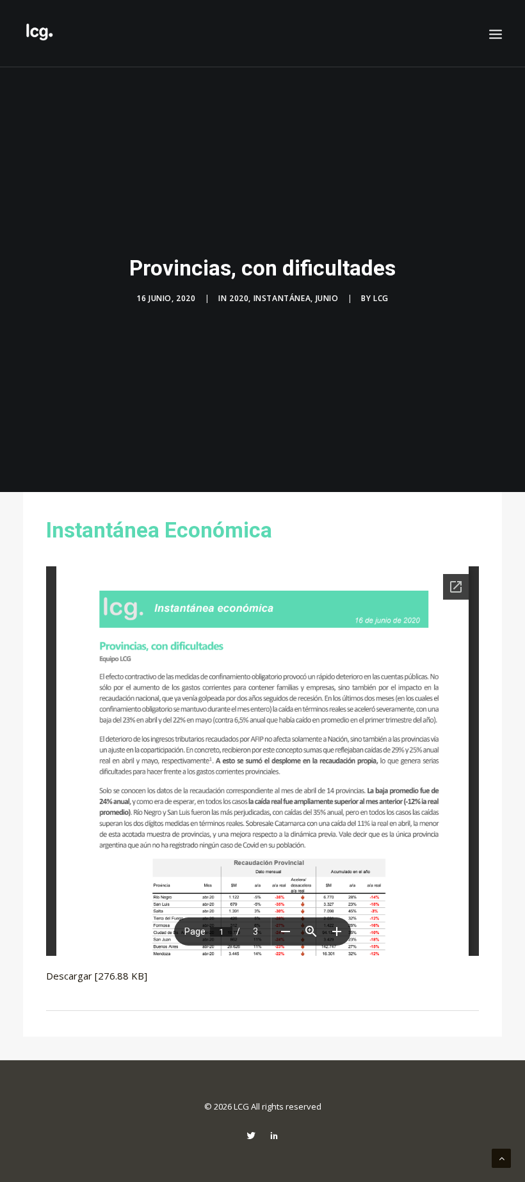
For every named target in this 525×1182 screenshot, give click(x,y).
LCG (381, 298)
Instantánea (282, 298)
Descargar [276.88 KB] (96, 975)
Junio (327, 298)
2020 (238, 298)
